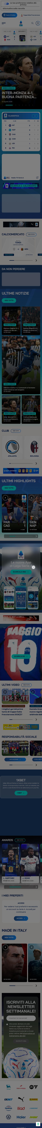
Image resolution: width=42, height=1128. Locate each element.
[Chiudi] (35, 558)
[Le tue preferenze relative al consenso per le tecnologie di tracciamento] (38, 1124)
